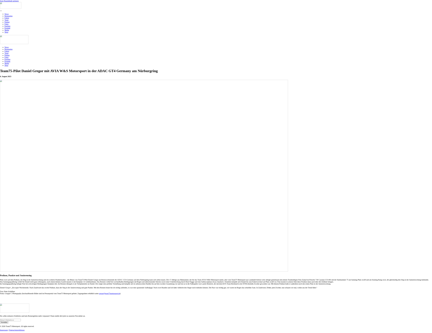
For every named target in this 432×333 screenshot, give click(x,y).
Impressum (4, 330)
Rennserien (8, 16)
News (6, 14)
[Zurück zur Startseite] (10, 8)
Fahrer (6, 18)
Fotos (6, 24)
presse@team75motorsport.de (109, 293)
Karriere (7, 26)
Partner (7, 22)
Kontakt (7, 28)
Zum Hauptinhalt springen (9, 1)
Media (6, 30)
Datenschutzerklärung (17, 330)
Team (6, 20)
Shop (6, 32)
